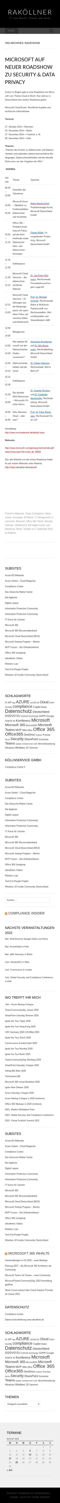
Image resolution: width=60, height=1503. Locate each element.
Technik (27, 529)
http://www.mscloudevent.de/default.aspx (25, 432)
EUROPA (24, 716)
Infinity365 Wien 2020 (15, 1071)
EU (18, 715)
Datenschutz (18, 711)
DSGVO (10, 715)
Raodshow (10, 529)
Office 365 (31, 521)
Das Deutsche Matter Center (18, 592)
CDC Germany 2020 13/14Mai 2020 (22, 1032)
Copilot (36, 706)
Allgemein (19, 513)
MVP (19, 730)
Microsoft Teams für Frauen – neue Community (27, 1275)
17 (10, 1458)
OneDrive (29, 734)
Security (48, 521)
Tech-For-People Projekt (16, 669)
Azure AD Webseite (14, 575)
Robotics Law (11, 664)
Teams (10, 743)
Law (48, 525)
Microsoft (20, 521)
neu (24, 730)
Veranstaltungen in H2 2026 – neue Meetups (26, 1260)
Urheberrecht (21, 525)
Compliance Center (14, 586)
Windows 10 (21, 747)
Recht (40, 521)
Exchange (33, 716)
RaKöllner (30, 12)
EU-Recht (28, 517)
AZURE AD (34, 703)
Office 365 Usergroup (15, 652)
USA (35, 744)
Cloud (28, 513)
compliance (22, 706)
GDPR (42, 716)
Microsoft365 (32, 725)
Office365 (14, 734)
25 (17, 1462)
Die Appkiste (11, 597)
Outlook (39, 735)
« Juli (9, 1470)
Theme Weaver (41, 1497)
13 (30, 1454)
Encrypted (18, 517)
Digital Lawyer (11, 603)
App (13, 703)
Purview (46, 735)
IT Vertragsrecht (42, 517)
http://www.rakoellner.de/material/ (21, 467)
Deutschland (41, 711)
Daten (44, 707)
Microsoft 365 (11, 625)
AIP (10, 702)
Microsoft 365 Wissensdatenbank (21, 630)
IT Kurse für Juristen (15, 619)
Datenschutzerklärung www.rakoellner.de (24, 1319)
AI (6, 702)
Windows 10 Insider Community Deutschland (26, 675)
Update (18, 744)
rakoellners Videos (14, 658)
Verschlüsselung (46, 743)
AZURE (23, 702)
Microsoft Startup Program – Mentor (22, 641)
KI (14, 720)
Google (50, 716)
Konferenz (23, 720)
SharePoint (31, 739)
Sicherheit (43, 739)
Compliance (38, 513)
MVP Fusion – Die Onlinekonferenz (22, 647)
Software (9, 525)
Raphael (12, 532)
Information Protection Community (21, 608)
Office (29, 730)
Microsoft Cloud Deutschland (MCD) (22, 636)
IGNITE (8, 721)
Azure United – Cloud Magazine (20, 581)
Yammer (33, 747)
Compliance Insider (26, 913)
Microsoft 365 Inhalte (29, 1253)
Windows (9, 747)
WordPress (42, 1493)
